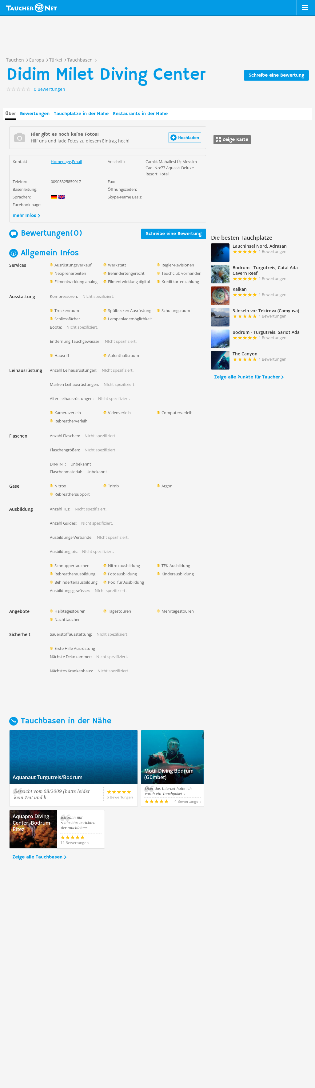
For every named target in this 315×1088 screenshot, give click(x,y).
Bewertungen (35, 114)
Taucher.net (31, 7)
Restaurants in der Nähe (140, 114)
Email (77, 161)
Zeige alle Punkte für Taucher (247, 377)
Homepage (61, 161)
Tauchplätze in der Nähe (81, 114)
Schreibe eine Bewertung (276, 75)
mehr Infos (24, 216)
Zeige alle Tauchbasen (37, 857)
